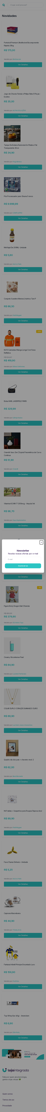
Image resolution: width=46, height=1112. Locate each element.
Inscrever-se (23, 566)
